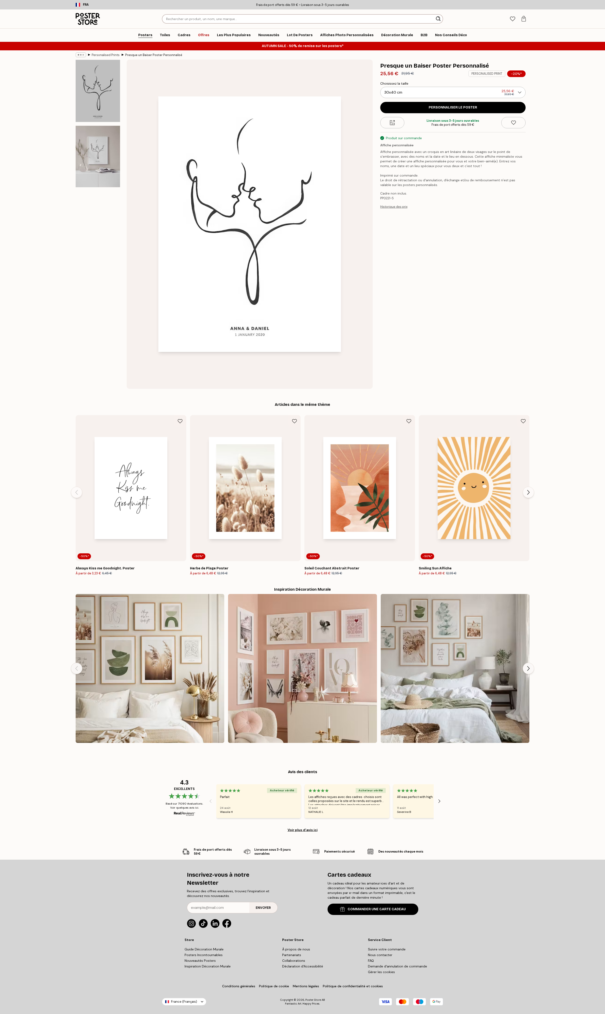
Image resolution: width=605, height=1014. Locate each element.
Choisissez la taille (394, 83)
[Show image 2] (98, 156)
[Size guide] (392, 122)
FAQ (371, 960)
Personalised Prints (106, 55)
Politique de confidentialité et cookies (353, 986)
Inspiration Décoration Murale (208, 966)
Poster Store (313, 999)
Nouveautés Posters (200, 960)
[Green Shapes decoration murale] (150, 668)
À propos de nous (296, 949)
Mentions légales (306, 986)
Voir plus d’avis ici (303, 830)
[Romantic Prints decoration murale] (302, 668)
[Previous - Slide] (76, 492)
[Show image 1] (98, 91)
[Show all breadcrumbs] (81, 54)
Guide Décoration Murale (204, 949)
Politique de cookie (274, 986)
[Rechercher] (438, 19)
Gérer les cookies (381, 972)
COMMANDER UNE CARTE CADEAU (377, 909)
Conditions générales (238, 986)
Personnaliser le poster (453, 107)
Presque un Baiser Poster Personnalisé (153, 55)
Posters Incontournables (204, 955)
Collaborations (293, 960)
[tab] (512, 19)
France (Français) (184, 1002)
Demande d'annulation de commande (397, 966)
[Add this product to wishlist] (513, 122)
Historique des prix (393, 207)
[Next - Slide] (528, 492)
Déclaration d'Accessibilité (302, 966)
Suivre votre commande (387, 949)
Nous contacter (380, 955)
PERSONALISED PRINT (486, 74)
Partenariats (291, 955)
